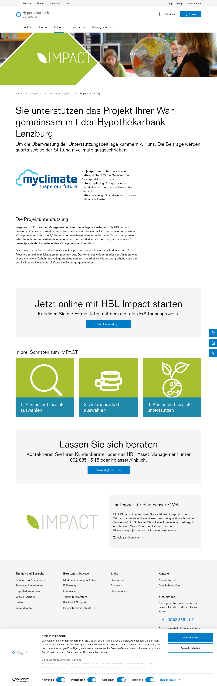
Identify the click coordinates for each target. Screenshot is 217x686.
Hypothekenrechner (28, 591)
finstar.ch (116, 585)
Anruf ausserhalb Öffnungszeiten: (179, 628)
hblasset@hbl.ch (106, 470)
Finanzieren (78, 27)
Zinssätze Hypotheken (29, 585)
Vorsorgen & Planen (104, 27)
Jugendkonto (24, 607)
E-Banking (69, 585)
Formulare (69, 591)
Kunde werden (193, 3)
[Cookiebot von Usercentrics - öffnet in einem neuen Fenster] (20, 679)
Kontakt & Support (74, 602)
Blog (179, 3)
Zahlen (27, 27)
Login (192, 14)
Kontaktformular (168, 580)
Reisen (20, 602)
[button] (213, 333)
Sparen (42, 27)
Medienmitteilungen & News (80, 580)
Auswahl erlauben (190, 647)
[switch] (91, 679)
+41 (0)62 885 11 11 (177, 619)
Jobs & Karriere (25, 596)
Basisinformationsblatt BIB (79, 607)
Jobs (68, 3)
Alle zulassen (190, 637)
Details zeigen (168, 679)
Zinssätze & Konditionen (30, 580)
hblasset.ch (118, 580)
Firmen (40, 3)
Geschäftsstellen (169, 585)
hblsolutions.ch (120, 591)
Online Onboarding (106, 324)
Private (27, 3)
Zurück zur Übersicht (126, 537)
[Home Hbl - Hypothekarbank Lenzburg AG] (32, 14)
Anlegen (59, 27)
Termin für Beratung (75, 596)
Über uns (55, 3)
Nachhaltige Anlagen (59, 93)
